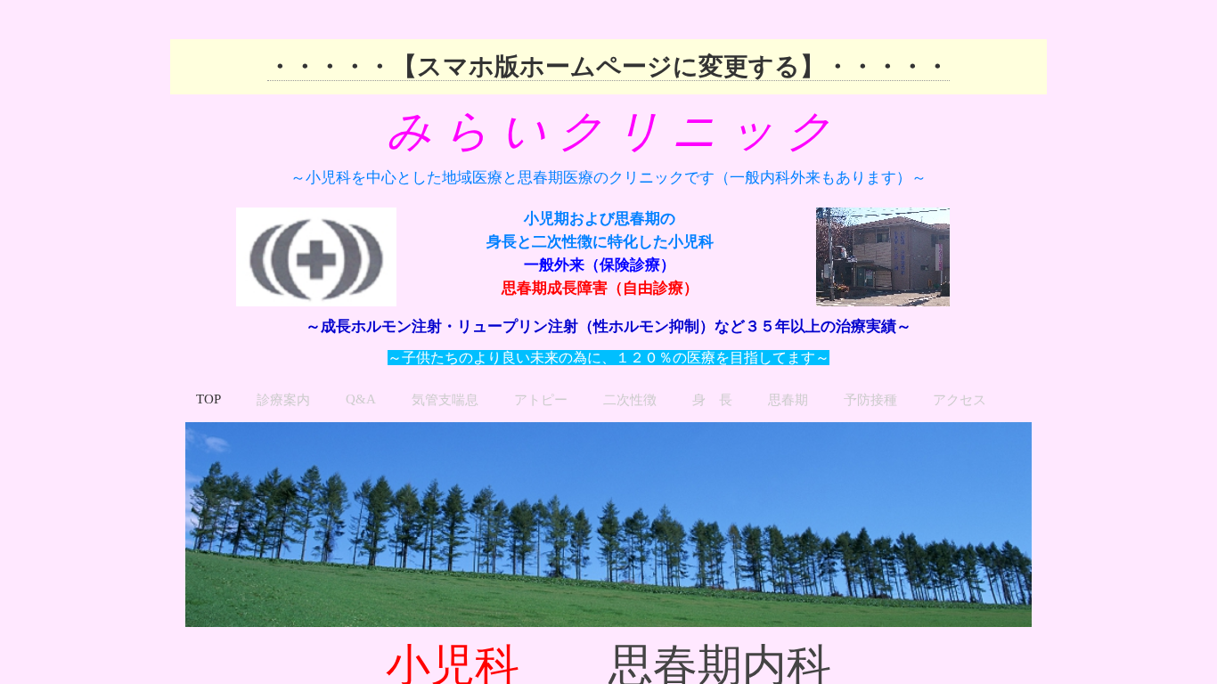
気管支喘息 (445, 400)
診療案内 (283, 400)
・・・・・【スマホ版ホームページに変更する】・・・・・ (608, 66)
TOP (208, 399)
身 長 (712, 400)
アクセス (959, 400)
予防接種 (870, 400)
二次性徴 (630, 400)
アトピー (541, 400)
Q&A (361, 399)
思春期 (788, 400)
